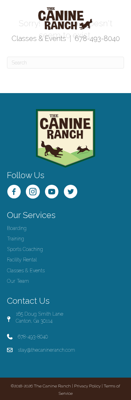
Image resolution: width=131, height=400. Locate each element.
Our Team (18, 281)
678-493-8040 (97, 38)
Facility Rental (22, 259)
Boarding (17, 228)
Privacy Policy (87, 386)
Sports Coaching (25, 249)
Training (15, 238)
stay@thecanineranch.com (46, 350)
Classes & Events (39, 38)
